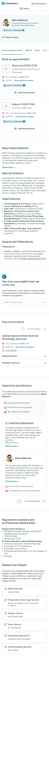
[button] (12, 37)
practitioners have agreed (21, 407)
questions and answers (20, 403)
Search (26, 8)
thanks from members (20, 412)
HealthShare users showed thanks (25, 491)
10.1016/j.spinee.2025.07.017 (32, 258)
